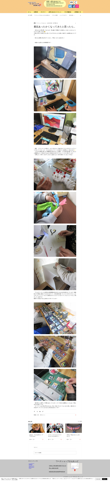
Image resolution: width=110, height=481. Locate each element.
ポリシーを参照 (14, 479)
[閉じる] (108, 479)
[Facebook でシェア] (34, 411)
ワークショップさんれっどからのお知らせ (42, 15)
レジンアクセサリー (63, 15)
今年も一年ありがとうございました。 (73, 435)
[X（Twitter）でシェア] (37, 411)
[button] (44, 12)
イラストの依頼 (55, 15)
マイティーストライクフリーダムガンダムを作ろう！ (55, 435)
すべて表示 (80, 421)
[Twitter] (70, 6)
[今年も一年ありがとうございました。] (73, 428)
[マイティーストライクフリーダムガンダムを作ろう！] (55, 428)
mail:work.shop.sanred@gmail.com (54, 5)
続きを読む (71, 15)
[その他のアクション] (75, 23)
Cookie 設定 (98, 479)
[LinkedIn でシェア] (40, 411)
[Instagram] (77, 6)
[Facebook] (73, 6)
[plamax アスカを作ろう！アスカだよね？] (36, 428)
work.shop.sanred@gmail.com (58, 471)
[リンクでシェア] (42, 411)
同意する (104, 479)
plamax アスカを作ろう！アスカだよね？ (36, 435)
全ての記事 (30, 15)
